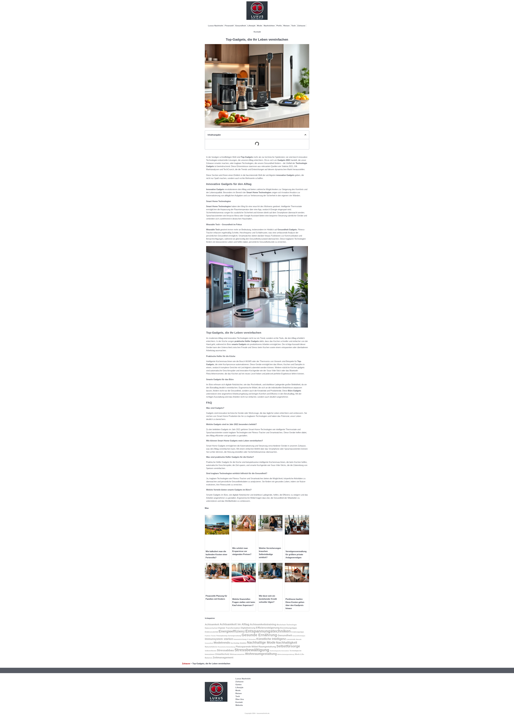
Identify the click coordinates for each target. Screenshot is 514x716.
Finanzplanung (221, 636)
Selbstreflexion (210, 651)
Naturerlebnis (211, 647)
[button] (305, 135)
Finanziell (229, 26)
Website (239, 705)
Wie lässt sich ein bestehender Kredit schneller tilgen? (268, 599)
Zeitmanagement (223, 657)
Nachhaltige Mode (261, 642)
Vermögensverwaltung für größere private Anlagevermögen (296, 554)
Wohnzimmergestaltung (285, 654)
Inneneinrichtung (240, 639)
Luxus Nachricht (215, 26)
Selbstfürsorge (288, 646)
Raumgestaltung (267, 646)
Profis (279, 26)
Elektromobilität (211, 632)
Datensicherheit (211, 628)
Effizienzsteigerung (268, 627)
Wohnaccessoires (237, 654)
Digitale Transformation (229, 628)
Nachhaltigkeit (286, 642)
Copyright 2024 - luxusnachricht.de (257, 713)
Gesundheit (240, 26)
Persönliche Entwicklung (226, 647)
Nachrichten (269, 26)
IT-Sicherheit (251, 639)
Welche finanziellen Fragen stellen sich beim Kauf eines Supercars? (243, 602)
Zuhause (301, 26)
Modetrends (222, 642)
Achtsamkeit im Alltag (234, 624)
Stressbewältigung (252, 650)
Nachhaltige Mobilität (238, 643)
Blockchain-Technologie (287, 625)
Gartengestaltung (234, 636)
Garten (238, 684)
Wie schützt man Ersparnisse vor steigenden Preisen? (241, 551)
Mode (259, 26)
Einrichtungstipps (288, 628)
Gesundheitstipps (298, 636)
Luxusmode (290, 639)
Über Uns (239, 699)
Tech (293, 26)
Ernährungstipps (297, 632)
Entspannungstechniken (268, 631)
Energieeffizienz (232, 631)
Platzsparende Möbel (247, 646)
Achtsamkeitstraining (263, 624)
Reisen (286, 26)
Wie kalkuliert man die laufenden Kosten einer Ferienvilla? (216, 554)
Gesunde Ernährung (259, 635)
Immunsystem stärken (219, 638)
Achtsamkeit (212, 624)
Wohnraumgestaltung (261, 654)
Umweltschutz (222, 654)
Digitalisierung (248, 628)
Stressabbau (225, 650)
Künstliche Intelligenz (271, 639)
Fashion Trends (210, 636)
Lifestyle (251, 26)
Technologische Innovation (279, 651)
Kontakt (257, 32)
